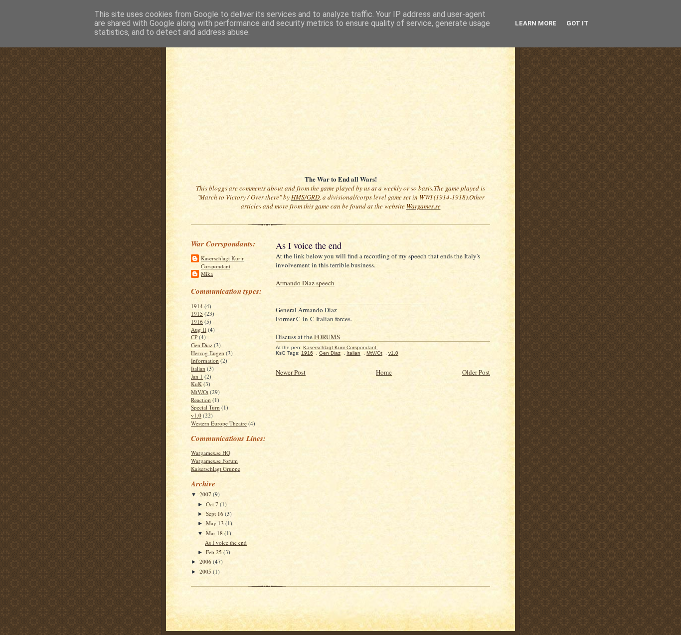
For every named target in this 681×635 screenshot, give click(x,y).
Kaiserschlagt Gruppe (215, 468)
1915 (197, 313)
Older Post (476, 372)
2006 (206, 561)
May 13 (215, 523)
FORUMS (327, 336)
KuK (196, 384)
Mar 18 (215, 533)
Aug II (198, 329)
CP (194, 337)
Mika (207, 273)
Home (384, 372)
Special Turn (205, 407)
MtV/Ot (199, 392)
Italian (198, 368)
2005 (206, 571)
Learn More (535, 23)
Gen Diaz (201, 345)
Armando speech (305, 282)
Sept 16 (215, 513)
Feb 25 (214, 552)
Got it (577, 23)
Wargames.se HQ (210, 452)
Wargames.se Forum (214, 460)
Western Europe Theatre (219, 423)
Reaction (201, 400)
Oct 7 (213, 504)
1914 (197, 306)
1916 (197, 321)
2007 (206, 494)
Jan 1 (197, 376)
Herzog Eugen (207, 353)
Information (205, 360)
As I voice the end (226, 542)
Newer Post (291, 372)
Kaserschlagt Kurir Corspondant (222, 262)
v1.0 (196, 415)
